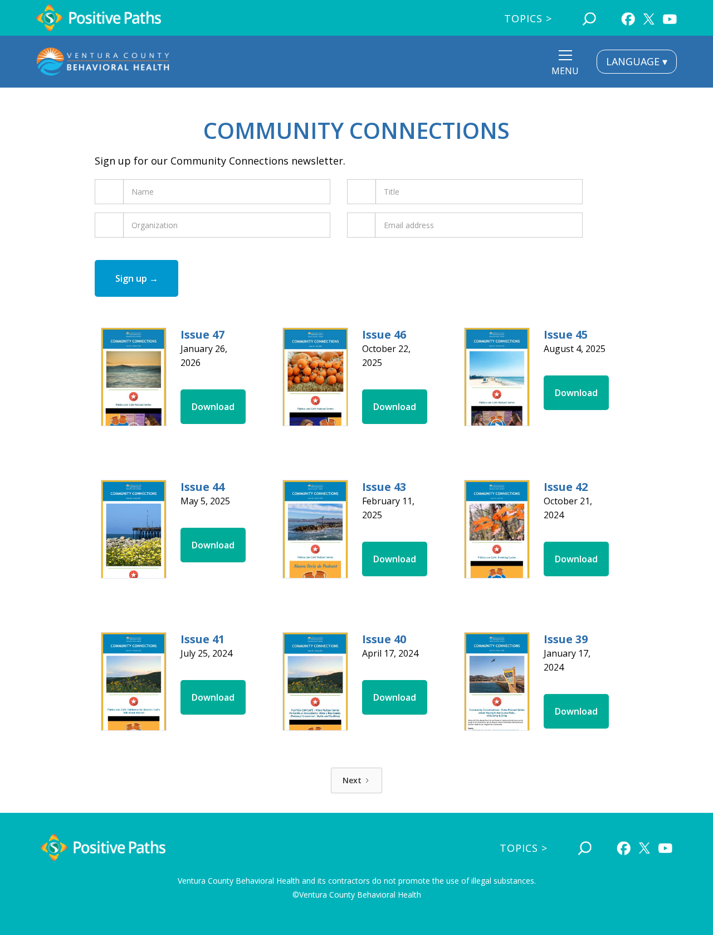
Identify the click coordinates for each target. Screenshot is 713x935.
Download (213, 407)
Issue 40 (384, 639)
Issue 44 (202, 487)
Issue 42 (566, 487)
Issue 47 (202, 334)
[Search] (589, 18)
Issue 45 (566, 334)
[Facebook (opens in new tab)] (628, 18)
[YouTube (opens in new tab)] (670, 18)
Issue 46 (384, 334)
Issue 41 (202, 639)
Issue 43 (384, 487)
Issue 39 (566, 639)
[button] (565, 64)
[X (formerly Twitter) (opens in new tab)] (649, 16)
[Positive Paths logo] (99, 17)
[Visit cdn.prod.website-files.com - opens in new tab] (134, 376)
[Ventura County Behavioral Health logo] (103, 61)
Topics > (528, 18)
